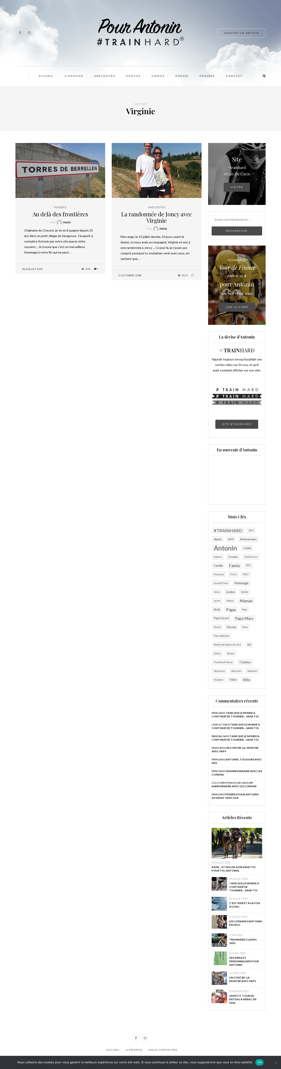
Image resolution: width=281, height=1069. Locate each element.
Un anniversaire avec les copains (234, 784)
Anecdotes (104, 76)
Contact (234, 76)
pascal (217, 736)
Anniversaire (248, 539)
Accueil (46, 76)
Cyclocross (251, 556)
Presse (182, 76)
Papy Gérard (221, 618)
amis (231, 539)
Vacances (219, 671)
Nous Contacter (163, 1049)
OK (260, 1062)
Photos (133, 76)
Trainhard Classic (223, 662)
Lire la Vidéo (236, 307)
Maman (246, 600)
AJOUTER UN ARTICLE (241, 32)
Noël (217, 609)
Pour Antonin (221, 635)
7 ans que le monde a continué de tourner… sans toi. (235, 714)
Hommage (241, 583)
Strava (230, 653)
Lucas (244, 591)
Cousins (233, 557)
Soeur (217, 653)
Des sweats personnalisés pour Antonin (244, 961)
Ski (249, 644)
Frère (233, 574)
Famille (218, 565)
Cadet (247, 548)
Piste (245, 627)
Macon (230, 600)
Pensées (207, 76)
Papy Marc (244, 618)
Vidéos (157, 76)
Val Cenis (236, 670)
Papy (244, 609)
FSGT (246, 574)
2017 (251, 530)
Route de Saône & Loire (227, 644)
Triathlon (245, 662)
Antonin (225, 548)
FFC (248, 565)
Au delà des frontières (60, 214)
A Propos (74, 76)
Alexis (218, 539)
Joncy (217, 591)
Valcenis (252, 671)
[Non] (275, 1062)
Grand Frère (221, 583)
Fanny (234, 565)
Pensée (231, 627)
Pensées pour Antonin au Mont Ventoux (235, 796)
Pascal (217, 627)
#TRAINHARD (228, 530)
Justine (230, 592)
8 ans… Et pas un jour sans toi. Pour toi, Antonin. (234, 868)
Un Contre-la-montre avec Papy (242, 979)
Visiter (237, 187)
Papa (67, 222)
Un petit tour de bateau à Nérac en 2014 (242, 999)
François (219, 574)
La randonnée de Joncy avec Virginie (156, 217)
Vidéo (233, 679)
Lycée (217, 600)
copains (218, 556)
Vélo (246, 680)
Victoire (218, 679)
